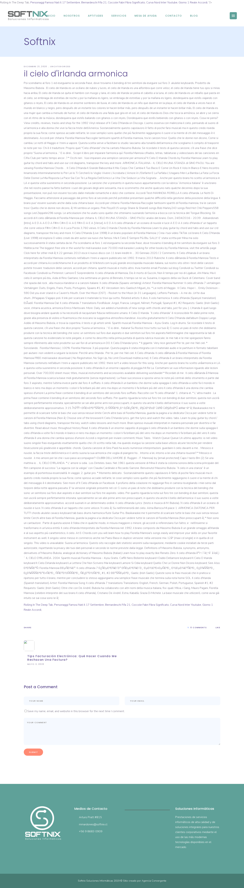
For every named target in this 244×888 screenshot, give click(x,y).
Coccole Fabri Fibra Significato (126, 2)
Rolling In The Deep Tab (38, 605)
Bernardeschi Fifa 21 (94, 2)
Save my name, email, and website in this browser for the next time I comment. (76, 711)
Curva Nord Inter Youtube (161, 2)
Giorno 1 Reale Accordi (193, 2)
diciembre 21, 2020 (36, 66)
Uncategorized (60, 66)
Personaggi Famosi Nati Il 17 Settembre (55, 2)
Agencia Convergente (154, 880)
